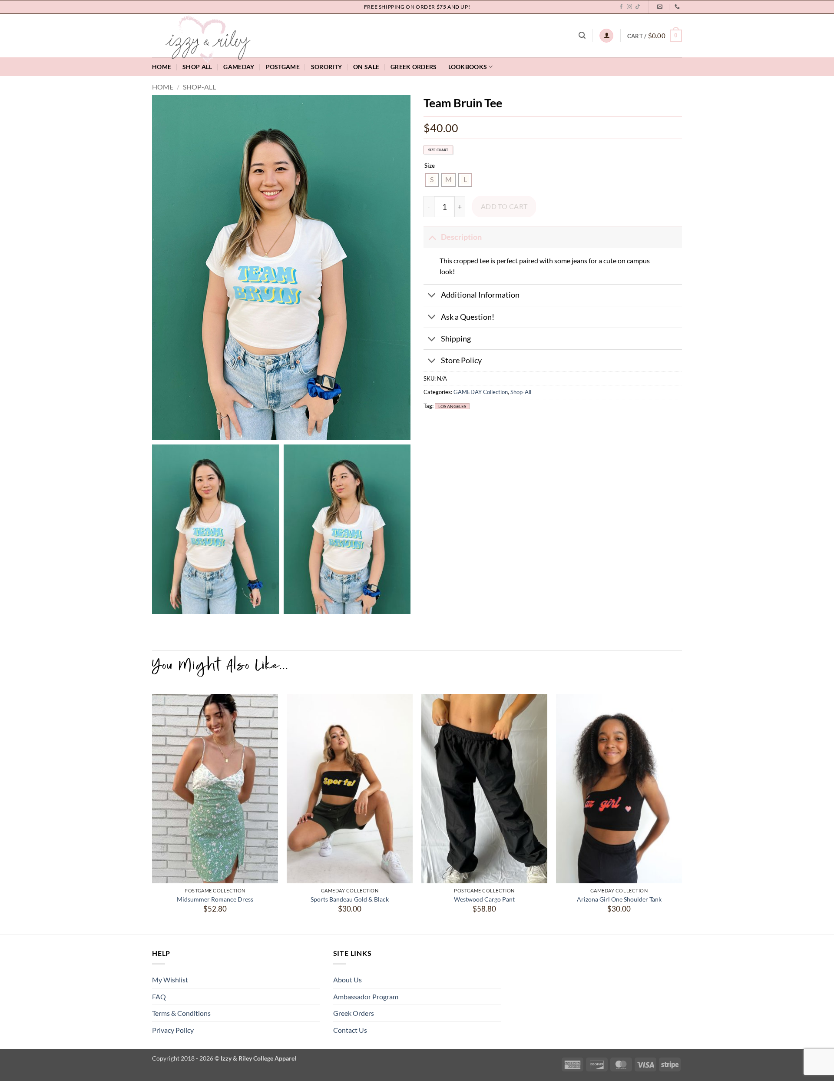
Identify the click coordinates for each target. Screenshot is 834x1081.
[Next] (681, 811)
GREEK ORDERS (414, 66)
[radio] (431, 179)
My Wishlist (170, 979)
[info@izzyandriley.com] (661, 6)
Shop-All (199, 87)
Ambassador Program (365, 996)
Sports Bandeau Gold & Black (350, 899)
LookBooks (467, 66)
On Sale (366, 66)
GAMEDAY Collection (480, 392)
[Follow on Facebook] (621, 7)
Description (461, 237)
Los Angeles (452, 406)
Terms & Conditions (181, 1013)
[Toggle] (432, 237)
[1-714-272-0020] (678, 6)
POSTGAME (283, 66)
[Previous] (152, 811)
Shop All (197, 66)
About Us (347, 979)
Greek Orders (353, 1013)
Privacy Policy (173, 1030)
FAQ (159, 996)
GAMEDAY (238, 66)
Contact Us (350, 1030)
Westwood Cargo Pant (484, 899)
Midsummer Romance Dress (215, 899)
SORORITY (326, 66)
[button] (582, 35)
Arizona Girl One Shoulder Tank (619, 899)
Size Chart (438, 150)
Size (429, 166)
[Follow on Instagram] (629, 7)
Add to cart (504, 206)
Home (161, 66)
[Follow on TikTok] (637, 7)
